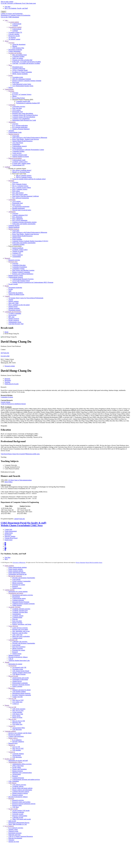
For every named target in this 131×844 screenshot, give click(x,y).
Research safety (17, 805)
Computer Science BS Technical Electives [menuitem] (25, 115)
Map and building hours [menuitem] (19, 55)
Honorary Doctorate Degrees (21, 684)
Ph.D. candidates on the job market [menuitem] (19, 305)
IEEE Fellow (9, 482)
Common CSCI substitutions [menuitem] (21, 118)
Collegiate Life (12, 640)
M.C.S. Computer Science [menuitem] (20, 186)
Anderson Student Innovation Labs (19, 660)
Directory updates (10, 536)
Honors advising (17, 622)
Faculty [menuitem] (10, 289)
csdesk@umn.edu (19, 519)
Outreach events (13, 831)
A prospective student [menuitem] (14, 27)
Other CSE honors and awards (21, 819)
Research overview (18, 800)
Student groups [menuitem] (13, 306)
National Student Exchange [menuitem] (20, 156)
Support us (11, 745)
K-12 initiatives (17, 740)
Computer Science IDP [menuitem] (23, 101)
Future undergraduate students (17, 567)
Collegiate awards (17, 817)
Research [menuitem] (7, 258)
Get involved (12, 665)
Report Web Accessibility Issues (94, 562)
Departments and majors (15, 593)
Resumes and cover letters (20, 629)
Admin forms (9, 533)
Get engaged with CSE (19, 667)
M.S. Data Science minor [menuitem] (20, 194)
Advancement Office (18, 728)
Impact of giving (17, 717)
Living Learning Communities (21, 581)
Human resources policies (20, 793)
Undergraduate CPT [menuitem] (18, 165)
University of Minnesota (19, 562)
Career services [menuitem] (16, 153)
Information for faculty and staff (18, 760)
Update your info (17, 697)
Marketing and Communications (22, 772)
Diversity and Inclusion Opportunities (23, 578)
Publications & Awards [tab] (12, 384)
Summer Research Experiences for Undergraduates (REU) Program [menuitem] (32, 282)
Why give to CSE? (18, 700)
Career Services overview (20, 628)
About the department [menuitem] (18, 44)
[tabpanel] (65, 440)
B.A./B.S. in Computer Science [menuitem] (21, 94)
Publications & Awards (8, 472)
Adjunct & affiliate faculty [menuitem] (16, 294)
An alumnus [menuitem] (12, 37)
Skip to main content (7, 1)
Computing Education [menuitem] (19, 265)
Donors (7, 705)
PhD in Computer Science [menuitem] (24, 177)
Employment (8, 540)
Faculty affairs (16, 767)
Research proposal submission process (23, 803)
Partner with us (13, 738)
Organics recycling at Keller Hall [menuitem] (22, 60)
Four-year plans (17, 621)
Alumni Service (17, 681)
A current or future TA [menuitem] (15, 32)
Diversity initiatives (18, 741)
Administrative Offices (15, 762)
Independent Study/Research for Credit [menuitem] (24, 120)
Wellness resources (14, 655)
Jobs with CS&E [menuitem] (13, 303)
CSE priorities (16, 750)
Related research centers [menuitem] (15, 275)
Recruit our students (14, 734)
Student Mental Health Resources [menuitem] (22, 141)
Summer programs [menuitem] (14, 308)
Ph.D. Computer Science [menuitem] (19, 189)
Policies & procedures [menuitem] (15, 158)
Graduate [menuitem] (15, 25)
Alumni (7, 662)
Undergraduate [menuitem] (16, 24)
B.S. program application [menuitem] (19, 127)
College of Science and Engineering (12, 13)
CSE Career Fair (17, 634)
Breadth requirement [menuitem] (18, 208)
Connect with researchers (16, 736)
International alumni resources (21, 693)
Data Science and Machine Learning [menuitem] (23, 270)
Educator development (15, 838)
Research (3, 387)
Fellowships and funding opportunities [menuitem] (23, 224)
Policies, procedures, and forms (21, 624)
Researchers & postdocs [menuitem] (15, 293)
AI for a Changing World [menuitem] (20, 70)
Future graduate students (15, 571)
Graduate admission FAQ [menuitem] (20, 215)
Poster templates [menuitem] (17, 148)
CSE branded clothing (19, 691)
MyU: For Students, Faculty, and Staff (16, 8)
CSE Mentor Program (19, 674)
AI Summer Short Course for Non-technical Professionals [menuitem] (25, 298)
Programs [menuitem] (11, 91)
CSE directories (17, 729)
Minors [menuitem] (14, 96)
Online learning (17, 605)
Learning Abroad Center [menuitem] (19, 155)
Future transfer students (15, 569)
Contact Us (11, 726)
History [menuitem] (10, 87)
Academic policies (17, 786)
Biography (4, 426)
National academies (18, 812)
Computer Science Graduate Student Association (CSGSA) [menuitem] (30, 241)
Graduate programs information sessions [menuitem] (24, 222)
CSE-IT (10, 659)
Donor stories (16, 715)
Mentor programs (17, 583)
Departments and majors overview (22, 595)
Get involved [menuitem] (12, 315)
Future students (9, 565)
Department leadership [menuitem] (15, 49)
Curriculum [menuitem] (11, 105)
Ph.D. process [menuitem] (16, 205)
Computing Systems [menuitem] (18, 268)
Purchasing (8, 534)
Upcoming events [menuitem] (17, 77)
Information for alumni (15, 664)
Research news (13, 743)
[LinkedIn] (5, 550)
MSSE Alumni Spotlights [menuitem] (20, 74)
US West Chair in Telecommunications (20, 480)
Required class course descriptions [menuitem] (22, 113)
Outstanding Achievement (20, 679)
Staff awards (12, 821)
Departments (16, 597)
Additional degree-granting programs (23, 603)
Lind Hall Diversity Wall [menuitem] (15, 324)
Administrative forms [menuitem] (14, 322)
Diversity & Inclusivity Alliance (18, 657)
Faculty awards (13, 809)
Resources (11, 688)
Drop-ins (15, 619)
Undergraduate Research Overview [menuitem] (23, 279)
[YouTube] (5, 548)
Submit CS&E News (33, 525)
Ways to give (12, 719)
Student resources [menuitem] (13, 134)
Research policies (17, 795)
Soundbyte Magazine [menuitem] (18, 68)
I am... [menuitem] (6, 20)
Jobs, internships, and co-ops (21, 631)
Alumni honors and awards (20, 678)
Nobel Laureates (17, 686)
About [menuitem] (6, 41)
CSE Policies (12, 783)
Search (3, 11)
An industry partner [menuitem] (14, 39)
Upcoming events (17, 669)
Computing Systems (7, 397)
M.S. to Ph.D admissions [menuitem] (19, 220)
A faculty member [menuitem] (13, 34)
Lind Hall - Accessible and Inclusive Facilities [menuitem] (26, 63)
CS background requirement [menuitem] (20, 206)
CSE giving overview (18, 709)
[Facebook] (5, 543)
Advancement (16, 755)
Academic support (17, 615)
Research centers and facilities (21, 802)
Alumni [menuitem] (10, 299)
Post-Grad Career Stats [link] (19, 174)
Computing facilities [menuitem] (18, 56)
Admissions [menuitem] (12, 122)
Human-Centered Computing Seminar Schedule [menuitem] (26, 80)
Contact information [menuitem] (14, 51)
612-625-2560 (5, 356)
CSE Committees (13, 781)
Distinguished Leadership (20, 683)
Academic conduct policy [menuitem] (20, 161)
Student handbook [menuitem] (13, 227)
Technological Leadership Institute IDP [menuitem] (28, 103)
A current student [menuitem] (13, 22)
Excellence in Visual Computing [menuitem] (22, 72)
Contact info (8, 529)
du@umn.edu (5, 353)
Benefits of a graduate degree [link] (17, 168)
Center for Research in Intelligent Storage (13, 404)
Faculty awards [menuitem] (13, 284)
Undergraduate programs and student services (26, 779)
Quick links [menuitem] (15, 136)
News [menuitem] (10, 65)
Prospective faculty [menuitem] (14, 36)
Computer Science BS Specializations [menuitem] (23, 117)
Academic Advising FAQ (20, 610)
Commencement (17, 617)
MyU (6, 559)
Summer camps (13, 829)
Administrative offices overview (22, 764)
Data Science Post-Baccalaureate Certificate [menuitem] (25, 196)
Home (6, 332)
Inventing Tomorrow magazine (21, 695)
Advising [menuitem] (11, 130)
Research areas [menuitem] (12, 261)
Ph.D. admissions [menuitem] (17, 218)
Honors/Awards (13, 676)
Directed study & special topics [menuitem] (21, 210)
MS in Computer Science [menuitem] (23, 175)
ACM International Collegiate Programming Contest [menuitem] (28, 149)
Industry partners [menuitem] (13, 301)
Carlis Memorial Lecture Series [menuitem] (21, 84)
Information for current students (18, 591)
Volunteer (11, 840)
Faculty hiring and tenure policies (22, 788)
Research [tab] (7, 378)
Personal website (10, 366)
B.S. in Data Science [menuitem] (18, 98)
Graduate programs (18, 600)
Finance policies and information (22, 790)
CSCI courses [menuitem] (16, 110)
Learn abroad (16, 579)
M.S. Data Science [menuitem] (18, 193)
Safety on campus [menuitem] (17, 58)
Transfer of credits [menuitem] (17, 251)
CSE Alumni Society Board (20, 671)
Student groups (16, 588)
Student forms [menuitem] (16, 237)
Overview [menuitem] (11, 42)
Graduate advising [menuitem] (13, 225)
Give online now (17, 702)
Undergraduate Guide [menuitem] (15, 132)
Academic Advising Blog (20, 612)
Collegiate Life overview (19, 641)
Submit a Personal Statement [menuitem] (21, 129)
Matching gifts (16, 722)
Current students (9, 590)
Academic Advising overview (21, 609)
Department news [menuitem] (17, 67)
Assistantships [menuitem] (16, 256)
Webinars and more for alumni (21, 690)
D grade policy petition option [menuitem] (21, 163)
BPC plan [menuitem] (11, 317)
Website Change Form (12, 525)
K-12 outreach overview (15, 828)
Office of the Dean (18, 765)
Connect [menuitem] (7, 296)
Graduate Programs (18, 778)
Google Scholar (5, 402)
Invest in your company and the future (19, 733)
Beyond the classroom (15, 576)
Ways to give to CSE (18, 721)
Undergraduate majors (19, 598)
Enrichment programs (14, 833)
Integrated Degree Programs (20, 602)
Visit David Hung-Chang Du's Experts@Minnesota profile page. (20, 454)
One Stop (7, 6)
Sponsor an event (13, 841)
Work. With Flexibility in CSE (17, 824)
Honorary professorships (19, 816)
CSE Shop (15, 807)
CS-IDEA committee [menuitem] (14, 313)
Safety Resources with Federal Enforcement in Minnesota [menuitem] (29, 137)
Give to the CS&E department (10, 17)
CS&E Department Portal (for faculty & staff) (23, 523)
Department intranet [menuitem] (14, 310)
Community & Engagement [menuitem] (13, 312)
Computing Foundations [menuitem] (19, 267)
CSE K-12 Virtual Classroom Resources (20, 836)
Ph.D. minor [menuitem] (16, 191)
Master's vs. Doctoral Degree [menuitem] (21, 172)
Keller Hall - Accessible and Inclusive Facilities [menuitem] (26, 61)
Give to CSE (12, 698)
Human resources (17, 771)
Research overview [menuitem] (14, 260)
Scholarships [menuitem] (16, 144)
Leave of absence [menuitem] (17, 255)
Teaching (3, 457)
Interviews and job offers (19, 633)
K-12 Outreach (9, 826)
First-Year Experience (18, 647)
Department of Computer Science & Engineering (15, 15)
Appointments (16, 614)
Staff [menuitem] (9, 291)
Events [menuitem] (10, 75)
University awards (17, 814)
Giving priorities (17, 712)
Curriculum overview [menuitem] (18, 106)
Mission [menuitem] (14, 46)
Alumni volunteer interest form (21, 672)
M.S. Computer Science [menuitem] (19, 184)
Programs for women (18, 584)
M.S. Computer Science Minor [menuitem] (21, 187)
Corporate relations (18, 753)
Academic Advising (14, 607)
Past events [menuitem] (15, 82)
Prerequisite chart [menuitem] (17, 111)
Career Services (13, 626)
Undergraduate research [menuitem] (19, 146)
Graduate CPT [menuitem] (16, 253)
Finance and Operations (19, 769)
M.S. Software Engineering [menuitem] (20, 198)
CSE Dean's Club (17, 714)
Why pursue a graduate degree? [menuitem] (21, 170)
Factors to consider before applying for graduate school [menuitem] (29, 179)
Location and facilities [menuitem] (15, 53)
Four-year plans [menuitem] (17, 108)
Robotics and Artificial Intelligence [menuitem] (22, 274)
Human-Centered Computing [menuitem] (21, 272)
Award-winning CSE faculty (21, 810)
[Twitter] (5, 545)
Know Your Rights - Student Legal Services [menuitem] (25, 139)
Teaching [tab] (7, 382)
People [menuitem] (7, 286)
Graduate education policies (20, 791)
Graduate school (17, 638)
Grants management (11, 531)
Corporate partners (10, 731)
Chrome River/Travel (11, 538)
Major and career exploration (21, 636)
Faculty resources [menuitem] (13, 320)
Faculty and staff (10, 759)
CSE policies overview (19, 784)
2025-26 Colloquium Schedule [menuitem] (21, 79)
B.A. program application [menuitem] (20, 125)
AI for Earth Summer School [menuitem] (21, 280)
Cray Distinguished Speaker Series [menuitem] (22, 86)
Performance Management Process (18, 822)
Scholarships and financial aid (17, 574)
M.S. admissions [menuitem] (17, 217)
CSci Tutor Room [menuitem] (17, 143)
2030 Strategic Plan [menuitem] (18, 48)
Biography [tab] (8, 380)
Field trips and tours (14, 834)
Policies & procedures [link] (15, 246)
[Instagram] (5, 546)
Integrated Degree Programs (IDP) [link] (22, 99)
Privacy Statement (80, 562)
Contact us (15, 703)
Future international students (17, 572)
